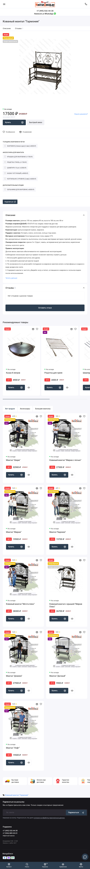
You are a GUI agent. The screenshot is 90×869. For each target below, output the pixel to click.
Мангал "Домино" (14, 676)
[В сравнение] (33, 329)
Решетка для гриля (53, 373)
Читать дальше (11, 278)
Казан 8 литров (13, 373)
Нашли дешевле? (81, 114)
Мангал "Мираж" (14, 532)
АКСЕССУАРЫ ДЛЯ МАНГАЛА (13, 152)
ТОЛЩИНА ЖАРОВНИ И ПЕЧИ (14, 142)
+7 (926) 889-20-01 (10, 833)
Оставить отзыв (45, 308)
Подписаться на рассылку (13, 802)
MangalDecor (8, 854)
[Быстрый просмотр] (29, 387)
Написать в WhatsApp (44, 14)
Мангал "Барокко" (57, 532)
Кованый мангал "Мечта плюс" (20, 604)
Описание (7, 28)
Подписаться (73, 812)
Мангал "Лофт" (13, 748)
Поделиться (8, 202)
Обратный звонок (9, 836)
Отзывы (19, 28)
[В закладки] (37, 329)
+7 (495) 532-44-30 (45, 11)
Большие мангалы (43, 409)
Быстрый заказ (35, 122)
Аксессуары (25, 409)
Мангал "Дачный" (57, 676)
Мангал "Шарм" (13, 460)
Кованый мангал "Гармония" (16, 795)
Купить (11, 387)
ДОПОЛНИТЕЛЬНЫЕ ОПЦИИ (13, 185)
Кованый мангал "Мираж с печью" (65, 460)
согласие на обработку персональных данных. (49, 818)
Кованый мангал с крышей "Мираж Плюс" (65, 605)
